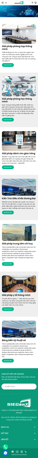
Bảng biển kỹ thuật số (14, 340)
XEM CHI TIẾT (8, 212)
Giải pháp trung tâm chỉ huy (17, 243)
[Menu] (2, 2)
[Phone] (5, 447)
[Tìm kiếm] (32, 2)
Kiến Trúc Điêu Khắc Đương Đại (19, 198)
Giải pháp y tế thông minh (16, 295)
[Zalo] (5, 453)
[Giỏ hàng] (36, 3)
